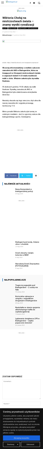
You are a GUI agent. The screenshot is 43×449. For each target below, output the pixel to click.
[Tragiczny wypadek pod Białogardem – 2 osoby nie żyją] (8, 288)
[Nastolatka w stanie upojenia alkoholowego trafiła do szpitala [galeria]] (8, 310)
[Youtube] (34, 3)
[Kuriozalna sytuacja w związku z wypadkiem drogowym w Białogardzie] (8, 299)
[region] (21, 428)
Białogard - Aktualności (28, 28)
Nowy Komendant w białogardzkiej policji (24, 190)
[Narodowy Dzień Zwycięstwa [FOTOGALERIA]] (8, 266)
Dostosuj (10, 444)
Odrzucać (30, 444)
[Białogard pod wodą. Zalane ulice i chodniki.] (8, 244)
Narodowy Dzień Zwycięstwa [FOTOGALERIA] (27, 265)
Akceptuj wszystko (21, 438)
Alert (5, 28)
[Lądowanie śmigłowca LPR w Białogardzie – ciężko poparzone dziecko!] (8, 321)
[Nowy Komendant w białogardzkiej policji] (8, 191)
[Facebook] (30, 3)
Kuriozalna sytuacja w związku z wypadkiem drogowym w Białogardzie (26, 298)
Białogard (13, 28)
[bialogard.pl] (13, 2)
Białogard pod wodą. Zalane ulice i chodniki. (27, 243)
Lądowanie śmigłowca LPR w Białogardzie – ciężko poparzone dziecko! (27, 321)
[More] (35, 175)
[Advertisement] (20, 146)
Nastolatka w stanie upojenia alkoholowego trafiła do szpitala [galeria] (27, 309)
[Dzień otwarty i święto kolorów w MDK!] (8, 255)
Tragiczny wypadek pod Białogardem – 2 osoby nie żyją (26, 287)
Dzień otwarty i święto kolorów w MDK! (24, 254)
